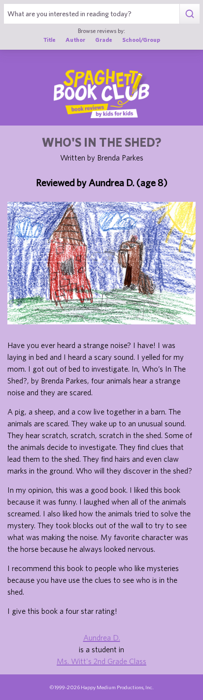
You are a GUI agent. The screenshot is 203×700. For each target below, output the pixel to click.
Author (75, 39)
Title (49, 39)
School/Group (141, 39)
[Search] (189, 14)
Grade (103, 39)
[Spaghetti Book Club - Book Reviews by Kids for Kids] (101, 93)
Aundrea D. (101, 637)
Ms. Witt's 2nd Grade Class (101, 661)
